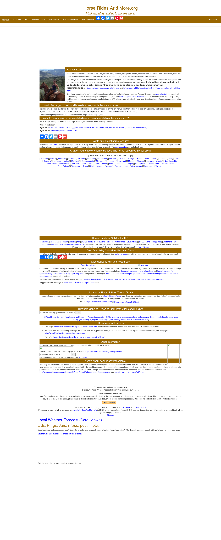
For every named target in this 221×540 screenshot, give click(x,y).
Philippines (156, 241)
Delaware (113, 158)
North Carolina (87, 163)
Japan (84, 241)
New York (75, 163)
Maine (66, 161)
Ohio (111, 163)
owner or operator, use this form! (64, 130)
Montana (140, 161)
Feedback (213, 19)
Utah (92, 166)
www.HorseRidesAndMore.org (84, 410)
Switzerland (167, 241)
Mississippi (121, 161)
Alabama (44, 158)
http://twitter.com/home (112, 296)
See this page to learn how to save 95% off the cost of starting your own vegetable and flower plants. (124, 279)
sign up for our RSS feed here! (99, 301)
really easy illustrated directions (132, 96)
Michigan (99, 161)
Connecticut (102, 158)
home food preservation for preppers (79, 282)
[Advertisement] (110, 47)
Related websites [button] (70, 19)
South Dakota (63, 166)
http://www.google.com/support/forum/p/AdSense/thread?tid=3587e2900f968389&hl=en (75, 372)
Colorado (91, 158)
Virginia (109, 166)
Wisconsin (148, 166)
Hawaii (139, 158)
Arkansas (62, 158)
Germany (64, 241)
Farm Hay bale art (88, 265)
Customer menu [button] (37, 19)
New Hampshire (170, 161)
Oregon (130, 163)
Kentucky (47, 161)
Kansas (177, 158)
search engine (121, 147)
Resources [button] (53, 19)
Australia (45, 241)
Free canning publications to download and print (128, 319)
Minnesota (110, 161)
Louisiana (57, 161)
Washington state (122, 166)
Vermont (100, 166)
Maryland (75, 161)
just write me (144, 247)
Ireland (72, 241)
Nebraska (150, 161)
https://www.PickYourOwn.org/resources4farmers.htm (75, 326)
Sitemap (110, 415)
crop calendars (161, 94)
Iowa (170, 158)
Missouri (131, 161)
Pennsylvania (140, 163)
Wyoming (159, 166)
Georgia (131, 158)
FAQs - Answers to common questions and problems (127, 317)
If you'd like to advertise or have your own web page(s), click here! (79, 337)
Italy (78, 241)
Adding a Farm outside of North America (67, 244)
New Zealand (144, 241)
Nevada (159, 161)
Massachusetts (87, 161)
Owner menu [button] (87, 19)
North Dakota (101, 163)
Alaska (53, 158)
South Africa (132, 241)
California (81, 158)
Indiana (162, 158)
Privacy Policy (140, 407)
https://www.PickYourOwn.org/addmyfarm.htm (103, 351)
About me (83, 357)
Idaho (147, 158)
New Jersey (52, 163)
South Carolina (168, 163)
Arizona (71, 158)
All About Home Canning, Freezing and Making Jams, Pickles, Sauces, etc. (74, 317)
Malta (90, 241)
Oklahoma (120, 163)
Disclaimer (126, 407)
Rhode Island (154, 163)
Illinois (154, 158)
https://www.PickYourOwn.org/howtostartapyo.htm (65, 333)
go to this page (121, 254)
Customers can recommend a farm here (103, 88)
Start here (17, 19)
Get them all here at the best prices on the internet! (60, 433)
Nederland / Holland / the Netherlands (109, 241)
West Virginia (136, 166)
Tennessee (75, 166)
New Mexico (64, 163)
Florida (122, 158)
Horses (5, 19)
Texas (85, 166)
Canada (54, 241)
